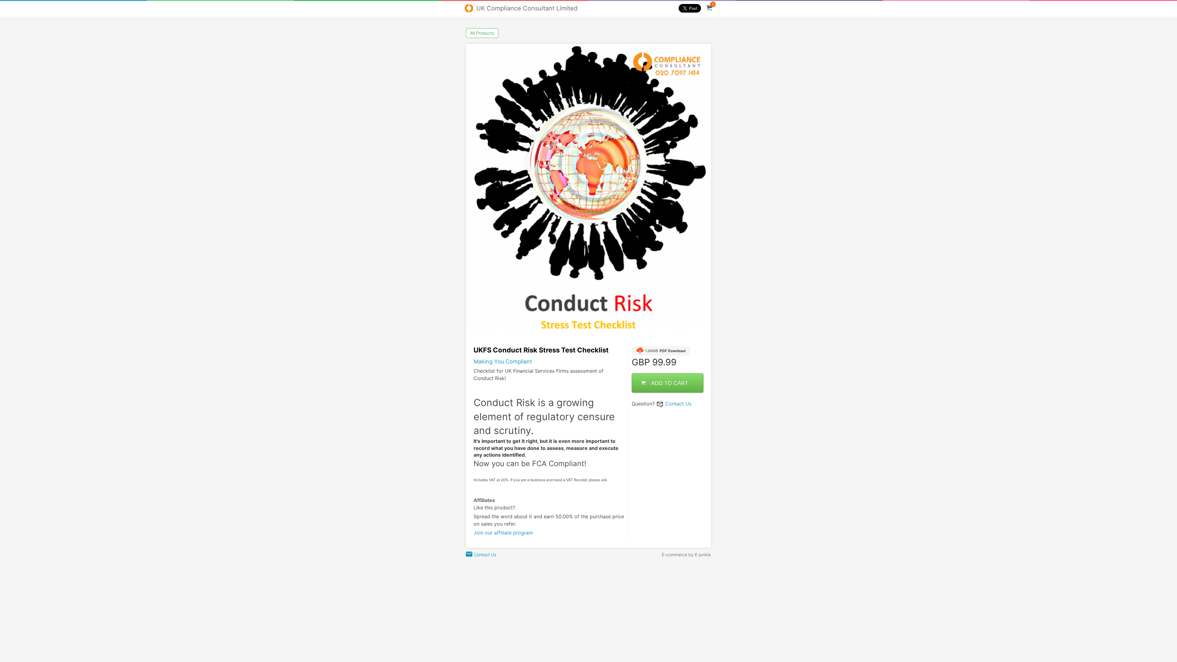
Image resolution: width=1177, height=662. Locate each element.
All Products (482, 33)
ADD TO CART (669, 383)
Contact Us (678, 404)
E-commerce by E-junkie (686, 554)
